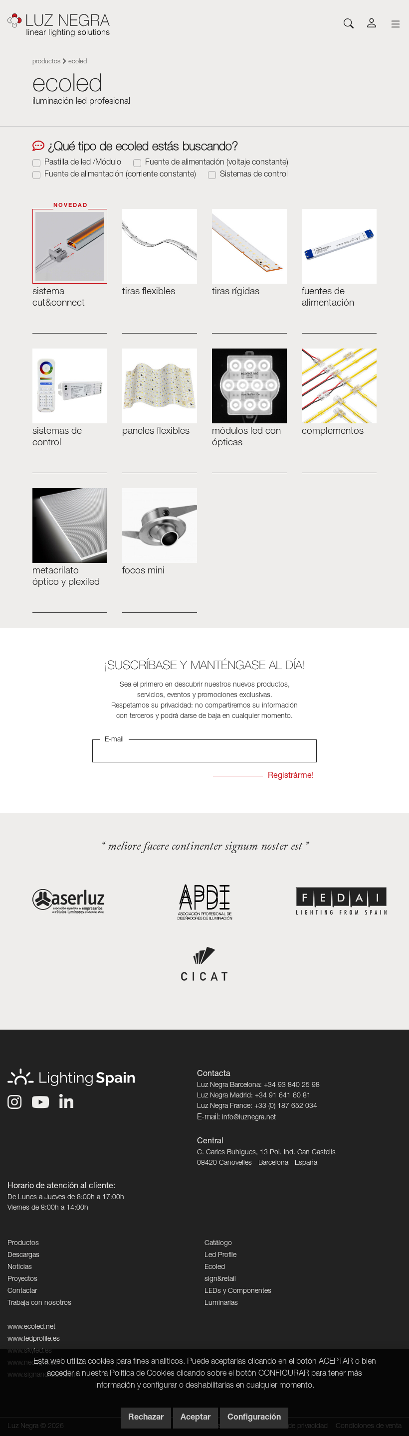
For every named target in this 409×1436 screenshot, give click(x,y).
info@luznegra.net (249, 1117)
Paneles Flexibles (156, 431)
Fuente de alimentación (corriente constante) (120, 175)
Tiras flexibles (148, 292)
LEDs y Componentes (237, 1291)
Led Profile (220, 1255)
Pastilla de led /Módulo (82, 163)
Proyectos (22, 1279)
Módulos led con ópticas (246, 437)
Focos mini (143, 571)
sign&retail (220, 1279)
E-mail (114, 739)
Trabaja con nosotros (39, 1303)
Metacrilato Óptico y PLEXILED (66, 576)
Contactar (22, 1291)
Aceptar (195, 1418)
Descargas (23, 1255)
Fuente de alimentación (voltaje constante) (216, 163)
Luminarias (221, 1303)
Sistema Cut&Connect (58, 297)
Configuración (254, 1418)
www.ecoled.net (31, 1327)
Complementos (333, 431)
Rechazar (146, 1418)
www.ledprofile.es (33, 1339)
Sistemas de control (254, 175)
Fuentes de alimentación (328, 297)
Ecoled (214, 1267)
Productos (46, 62)
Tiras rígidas (235, 292)
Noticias (19, 1267)
